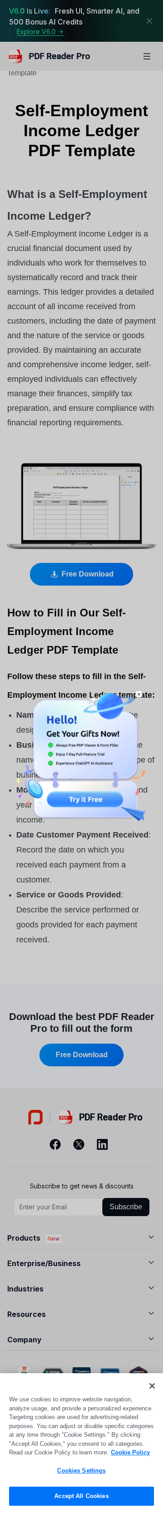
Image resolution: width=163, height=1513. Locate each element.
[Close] (152, 1386)
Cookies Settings (81, 1470)
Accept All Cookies (81, 1496)
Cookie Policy (130, 1452)
